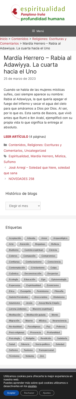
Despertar (52, 273)
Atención (24, 244)
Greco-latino (40, 297)
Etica (11, 291)
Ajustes (47, 392)
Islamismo (14, 303)
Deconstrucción (33, 273)
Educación (29, 279)
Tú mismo (14, 356)
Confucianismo (34, 262)
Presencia (35, 332)
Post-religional (16, 332)
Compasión (29, 256)
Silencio (25, 344)
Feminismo (43, 291)
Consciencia (54, 262)
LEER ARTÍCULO (16, 136)
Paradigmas (34, 326)
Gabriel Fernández (18, 297)
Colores (13, 256)
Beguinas (40, 244)
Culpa (54, 267)
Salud (12, 344)
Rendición (46, 338)
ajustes (32, 386)
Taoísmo (28, 350)
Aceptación (15, 238)
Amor (44, 238)
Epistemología (58, 279)
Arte (11, 244)
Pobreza (60, 326)
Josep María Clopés (49, 303)
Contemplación (17, 267)
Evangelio (25, 291)
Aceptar (11, 392)
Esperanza (14, 285)
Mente (55, 315)
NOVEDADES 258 (21, 179)
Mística (60, 156)
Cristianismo (37, 267)
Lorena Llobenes (18, 309)
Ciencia (53, 250)
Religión (30, 338)
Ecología (13, 279)
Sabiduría (62, 338)
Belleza (55, 244)
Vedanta (29, 356)
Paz (48, 326)
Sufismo (10, 162)
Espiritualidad (19, 156)
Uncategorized (35, 150)
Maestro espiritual (42, 309)
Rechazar (29, 392)
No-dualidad (15, 326)
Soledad (60, 344)
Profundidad (53, 332)
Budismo (13, 250)
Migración (14, 320)
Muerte (29, 320)
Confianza (14, 262)
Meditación (14, 315)
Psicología (14, 338)
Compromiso (48, 256)
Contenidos (17, 145)
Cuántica (13, 273)
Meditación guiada (36, 315)
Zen (42, 356)
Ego (43, 279)
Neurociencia (60, 320)
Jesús (29, 303)
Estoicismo (53, 285)
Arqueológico (60, 238)
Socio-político (42, 344)
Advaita (31, 238)
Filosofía (59, 291)
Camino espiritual (34, 250)
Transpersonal (46, 350)
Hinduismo (59, 297)
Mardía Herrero (42, 156)
